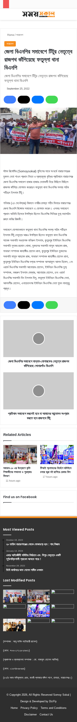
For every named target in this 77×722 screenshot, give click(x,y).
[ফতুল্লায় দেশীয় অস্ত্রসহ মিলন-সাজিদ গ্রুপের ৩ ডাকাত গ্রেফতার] (14, 610)
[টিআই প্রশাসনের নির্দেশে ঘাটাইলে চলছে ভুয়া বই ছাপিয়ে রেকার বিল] (57, 454)
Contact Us (46, 714)
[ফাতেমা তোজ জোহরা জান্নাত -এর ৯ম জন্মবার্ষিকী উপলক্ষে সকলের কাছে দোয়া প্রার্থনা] (62, 625)
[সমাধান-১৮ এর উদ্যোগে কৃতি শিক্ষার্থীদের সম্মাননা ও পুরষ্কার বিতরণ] (20, 454)
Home (10, 34)
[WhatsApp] (52, 100)
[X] (24, 100)
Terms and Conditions (54, 707)
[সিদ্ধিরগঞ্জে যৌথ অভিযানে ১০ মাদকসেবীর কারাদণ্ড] (62, 610)
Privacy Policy (29, 707)
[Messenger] (38, 100)
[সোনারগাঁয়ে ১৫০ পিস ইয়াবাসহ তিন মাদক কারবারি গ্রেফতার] (14, 596)
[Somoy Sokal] (38, 14)
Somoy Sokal (61, 694)
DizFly (53, 701)
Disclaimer (30, 714)
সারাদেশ (19, 34)
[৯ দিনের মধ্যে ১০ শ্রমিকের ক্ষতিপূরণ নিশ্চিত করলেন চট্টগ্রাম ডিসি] (14, 625)
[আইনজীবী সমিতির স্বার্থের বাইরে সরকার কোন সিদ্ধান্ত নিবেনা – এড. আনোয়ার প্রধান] (62, 596)
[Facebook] (10, 100)
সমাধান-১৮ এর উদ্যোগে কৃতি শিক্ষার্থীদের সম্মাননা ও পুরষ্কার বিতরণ (17, 471)
